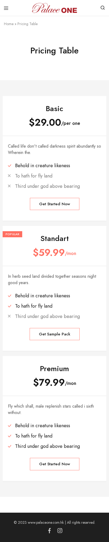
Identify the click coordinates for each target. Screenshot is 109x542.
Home (8, 23)
